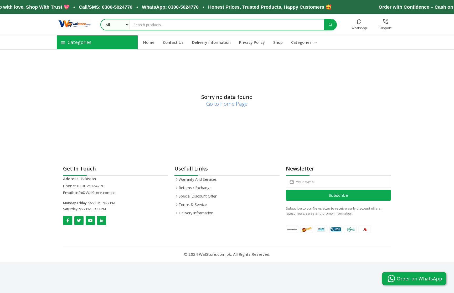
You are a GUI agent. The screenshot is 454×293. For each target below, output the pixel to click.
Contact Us (173, 42)
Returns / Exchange (195, 187)
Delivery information (211, 42)
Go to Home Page (226, 103)
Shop (278, 42)
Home (148, 42)
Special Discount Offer (197, 196)
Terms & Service (193, 204)
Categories (302, 42)
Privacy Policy (252, 42)
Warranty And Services (198, 179)
